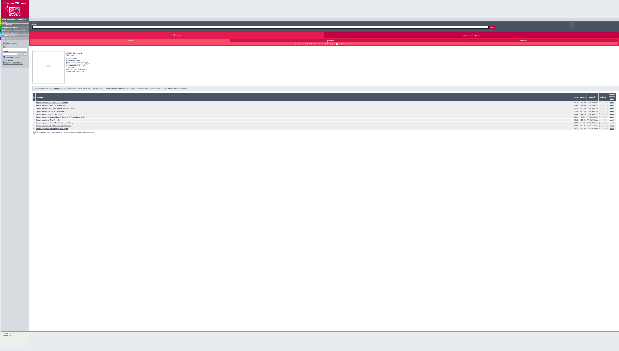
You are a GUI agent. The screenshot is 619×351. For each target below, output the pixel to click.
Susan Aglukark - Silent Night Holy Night (52, 129)
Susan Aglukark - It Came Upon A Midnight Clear (55, 108)
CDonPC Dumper (8, 36)
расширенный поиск (10, 33)
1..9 (296, 44)
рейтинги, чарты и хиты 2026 (13, 30)
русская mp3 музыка (471, 35)
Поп (73, 67)
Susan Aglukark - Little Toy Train (49, 114)
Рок (76, 67)
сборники (523, 41)
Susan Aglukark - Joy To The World (50, 111)
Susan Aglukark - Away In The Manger (51, 105)
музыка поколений (9, 27)
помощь (5, 38)
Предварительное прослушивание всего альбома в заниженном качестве (65, 132)
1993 (78, 60)
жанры (4, 22)
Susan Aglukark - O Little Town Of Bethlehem (53, 126)
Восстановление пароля (13, 64)
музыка (130, 41)
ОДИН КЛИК (55, 88)
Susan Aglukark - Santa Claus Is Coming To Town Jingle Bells (60, 117)
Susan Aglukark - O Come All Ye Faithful (52, 102)
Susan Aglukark (74, 53)
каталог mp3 (7, 25)
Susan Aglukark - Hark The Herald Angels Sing (54, 123)
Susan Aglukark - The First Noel (48, 120)
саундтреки (330, 41)
